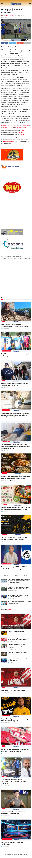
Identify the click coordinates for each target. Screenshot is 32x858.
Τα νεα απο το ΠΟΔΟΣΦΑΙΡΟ (9, 125)
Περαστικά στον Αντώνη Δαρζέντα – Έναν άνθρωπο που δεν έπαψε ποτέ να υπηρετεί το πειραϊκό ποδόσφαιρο (15, 446)
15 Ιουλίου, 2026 (5, 482)
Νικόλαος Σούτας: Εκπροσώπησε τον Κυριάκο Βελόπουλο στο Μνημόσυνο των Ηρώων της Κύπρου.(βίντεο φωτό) (15, 415)
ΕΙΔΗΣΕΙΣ (4, 473)
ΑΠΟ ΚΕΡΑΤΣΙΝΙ (5, 258)
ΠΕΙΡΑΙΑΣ (4, 776)
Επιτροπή (20, 258)
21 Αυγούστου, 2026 (6, 627)
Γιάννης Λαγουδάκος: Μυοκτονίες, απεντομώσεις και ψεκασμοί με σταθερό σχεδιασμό (18, 646)
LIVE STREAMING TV (6, 839)
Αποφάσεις (13, 258)
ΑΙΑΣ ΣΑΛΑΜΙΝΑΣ (17, 256)
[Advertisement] (16, 278)
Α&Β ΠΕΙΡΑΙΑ (25, 125)
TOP (3, 321)
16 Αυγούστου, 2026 (5, 328)
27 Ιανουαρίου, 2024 (21, 15)
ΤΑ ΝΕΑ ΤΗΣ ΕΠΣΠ (6, 350)
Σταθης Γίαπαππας (9, 15)
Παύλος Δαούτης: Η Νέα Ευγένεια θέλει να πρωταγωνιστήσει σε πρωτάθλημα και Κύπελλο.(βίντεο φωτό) (19, 581)
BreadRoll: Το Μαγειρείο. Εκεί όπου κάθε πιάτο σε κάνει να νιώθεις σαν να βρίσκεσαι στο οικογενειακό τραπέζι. (15, 478)
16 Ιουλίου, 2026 (5, 450)
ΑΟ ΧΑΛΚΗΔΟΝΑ (6, 715)
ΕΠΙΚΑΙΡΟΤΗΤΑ (7, 127)
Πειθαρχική (27, 258)
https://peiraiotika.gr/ (20, 127)
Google (23, 130)
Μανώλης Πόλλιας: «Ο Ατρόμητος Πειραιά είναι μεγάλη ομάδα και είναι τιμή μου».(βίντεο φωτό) (18, 589)
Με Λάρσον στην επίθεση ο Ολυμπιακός (13, 625)
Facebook (20, 132)
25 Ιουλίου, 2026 (5, 387)
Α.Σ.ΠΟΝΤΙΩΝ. (8, 256)
